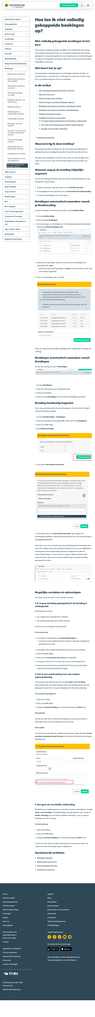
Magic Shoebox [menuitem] (10, 186)
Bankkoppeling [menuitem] (10, 58)
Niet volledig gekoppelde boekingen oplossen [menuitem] (15, 165)
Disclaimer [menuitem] (7, 960)
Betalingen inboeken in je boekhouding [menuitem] (16, 101)
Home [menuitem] (5, 894)
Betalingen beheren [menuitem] (14, 107)
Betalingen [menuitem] (9, 68)
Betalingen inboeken (45, 858)
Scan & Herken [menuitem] (10, 191)
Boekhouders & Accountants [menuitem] (58, 909)
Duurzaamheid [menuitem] (53, 905)
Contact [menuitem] (6, 942)
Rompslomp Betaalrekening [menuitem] (15, 63)
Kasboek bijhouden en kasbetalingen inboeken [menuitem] (16, 147)
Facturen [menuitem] (8, 53)
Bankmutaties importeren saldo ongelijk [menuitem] (16, 80)
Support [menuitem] (51, 894)
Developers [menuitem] (52, 917)
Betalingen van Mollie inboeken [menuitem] (15, 124)
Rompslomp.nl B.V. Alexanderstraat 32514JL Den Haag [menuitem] (10, 935)
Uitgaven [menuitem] (8, 177)
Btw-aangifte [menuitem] (10, 206)
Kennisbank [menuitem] (52, 913)
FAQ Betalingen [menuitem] (53, 925)
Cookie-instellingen (10, 964)
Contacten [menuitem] (9, 44)
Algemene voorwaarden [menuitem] (12, 948)
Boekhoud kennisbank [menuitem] (13, 239)
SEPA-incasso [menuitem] (10, 172)
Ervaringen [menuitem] (7, 913)
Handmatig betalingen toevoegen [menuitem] (15, 94)
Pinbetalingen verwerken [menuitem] (16, 119)
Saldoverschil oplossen (46, 869)
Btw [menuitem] (6, 201)
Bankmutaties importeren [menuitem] (16, 74)
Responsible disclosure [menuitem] (12, 956)
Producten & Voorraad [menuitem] (13, 216)
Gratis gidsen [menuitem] (8, 925)
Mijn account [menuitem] (10, 34)
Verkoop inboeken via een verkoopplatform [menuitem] (16, 159)
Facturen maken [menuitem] (9, 898)
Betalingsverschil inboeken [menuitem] (17, 153)
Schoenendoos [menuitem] (10, 182)
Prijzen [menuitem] (5, 917)
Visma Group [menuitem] (8, 985)
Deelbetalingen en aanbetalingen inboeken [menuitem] (16, 113)
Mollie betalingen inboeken (47, 865)
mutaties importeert (44, 539)
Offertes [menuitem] (8, 49)
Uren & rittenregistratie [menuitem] (14, 211)
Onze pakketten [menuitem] (11, 24)
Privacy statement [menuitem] (10, 952)
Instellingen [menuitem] (9, 39)
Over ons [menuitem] (6, 921)
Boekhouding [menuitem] (10, 196)
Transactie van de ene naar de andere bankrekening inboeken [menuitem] (17, 132)
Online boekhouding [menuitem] (10, 909)
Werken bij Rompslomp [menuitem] (56, 921)
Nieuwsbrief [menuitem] (52, 902)
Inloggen (81, 5)
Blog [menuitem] (49, 898)
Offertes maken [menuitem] (9, 905)
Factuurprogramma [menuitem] (10, 902)
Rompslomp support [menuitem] (13, 19)
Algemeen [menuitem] (9, 29)
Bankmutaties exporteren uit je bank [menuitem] (16, 87)
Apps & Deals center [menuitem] (12, 229)
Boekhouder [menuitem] (9, 234)
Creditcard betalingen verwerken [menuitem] (15, 140)
